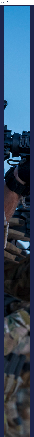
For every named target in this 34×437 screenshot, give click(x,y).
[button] (1, 2)
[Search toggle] (32, 2)
